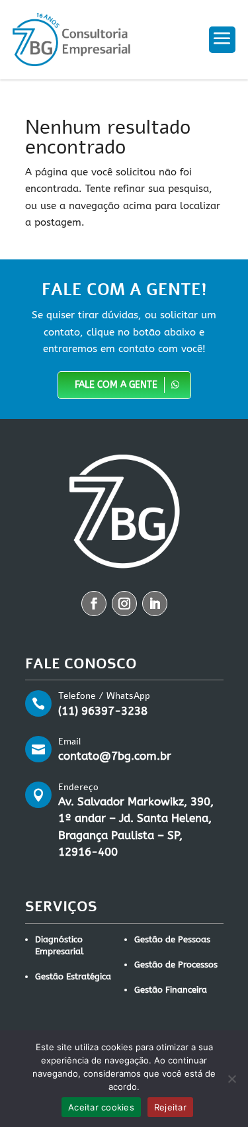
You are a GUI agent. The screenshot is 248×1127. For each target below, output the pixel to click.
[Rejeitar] (231, 1078)
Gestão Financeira (170, 990)
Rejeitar (170, 1107)
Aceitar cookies (101, 1107)
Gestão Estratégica (73, 976)
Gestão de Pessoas (172, 939)
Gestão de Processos (176, 964)
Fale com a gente (116, 384)
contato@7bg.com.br (114, 755)
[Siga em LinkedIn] (154, 603)
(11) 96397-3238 (102, 710)
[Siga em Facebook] (93, 603)
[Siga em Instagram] (124, 603)
